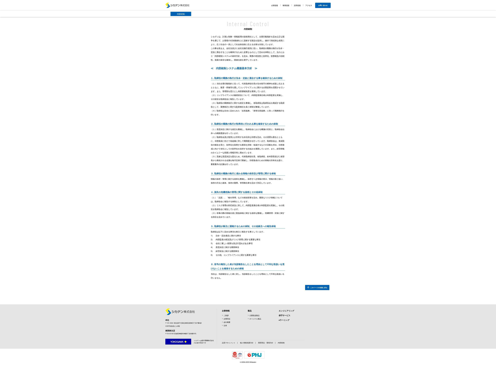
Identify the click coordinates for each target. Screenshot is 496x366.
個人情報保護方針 (246, 342)
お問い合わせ (323, 5)
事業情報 (286, 5)
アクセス (308, 5)
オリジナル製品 (255, 319)
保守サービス (284, 315)
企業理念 (227, 319)
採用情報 (297, 5)
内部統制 (181, 14)
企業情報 (274, 5)
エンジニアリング (286, 310)
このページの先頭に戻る (318, 287)
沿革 (225, 325)
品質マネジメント (228, 342)
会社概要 (227, 322)
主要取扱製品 (254, 315)
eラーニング (284, 320)
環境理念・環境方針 (265, 342)
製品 (250, 310)
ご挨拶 (226, 315)
